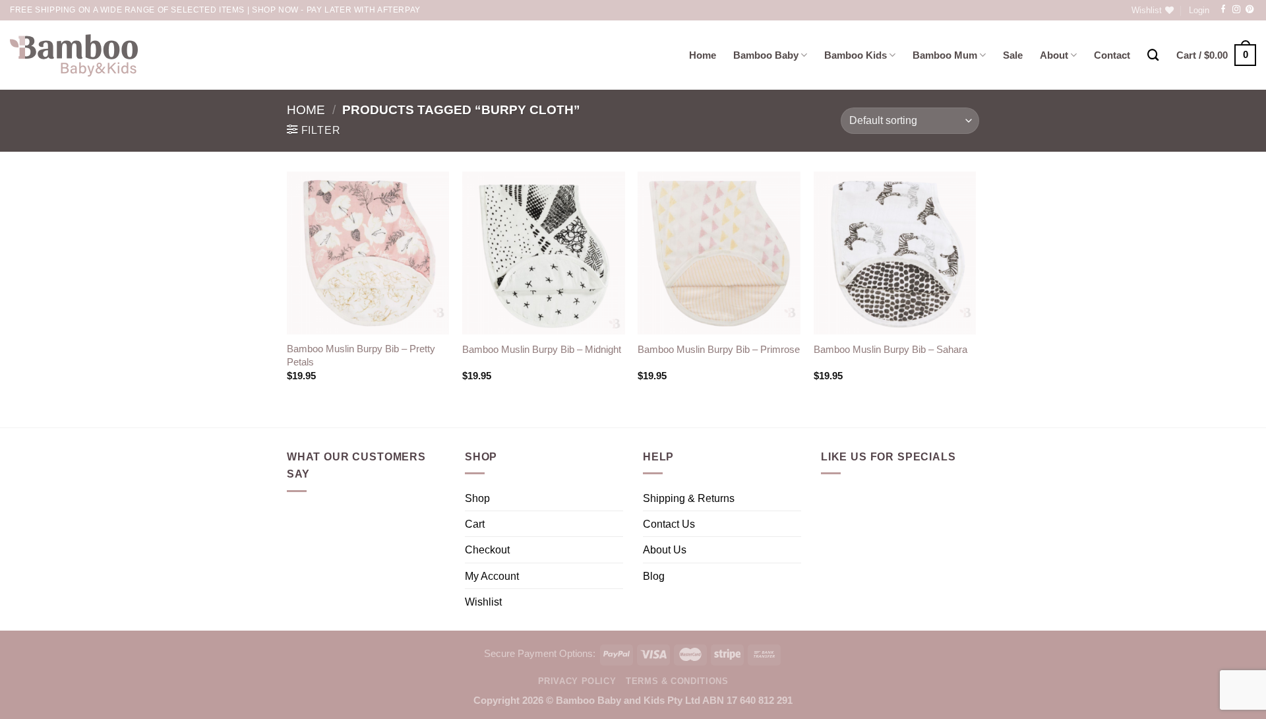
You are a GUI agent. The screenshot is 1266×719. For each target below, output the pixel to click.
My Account (492, 576)
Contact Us (669, 524)
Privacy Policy (577, 681)
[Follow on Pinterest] (1249, 10)
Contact (1112, 55)
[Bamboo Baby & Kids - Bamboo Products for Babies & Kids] (74, 55)
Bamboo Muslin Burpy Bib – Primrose (719, 349)
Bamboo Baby (766, 55)
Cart (475, 524)
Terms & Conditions (677, 681)
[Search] (1153, 55)
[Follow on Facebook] (1223, 10)
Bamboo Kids (855, 55)
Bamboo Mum (945, 55)
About (1054, 55)
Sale (1013, 55)
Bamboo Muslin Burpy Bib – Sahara (890, 349)
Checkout (487, 549)
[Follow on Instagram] (1236, 10)
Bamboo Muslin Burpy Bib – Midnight (541, 349)
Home (702, 55)
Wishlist (483, 602)
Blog (654, 576)
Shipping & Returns (689, 498)
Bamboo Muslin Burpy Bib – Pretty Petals (361, 355)
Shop (477, 498)
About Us (664, 549)
